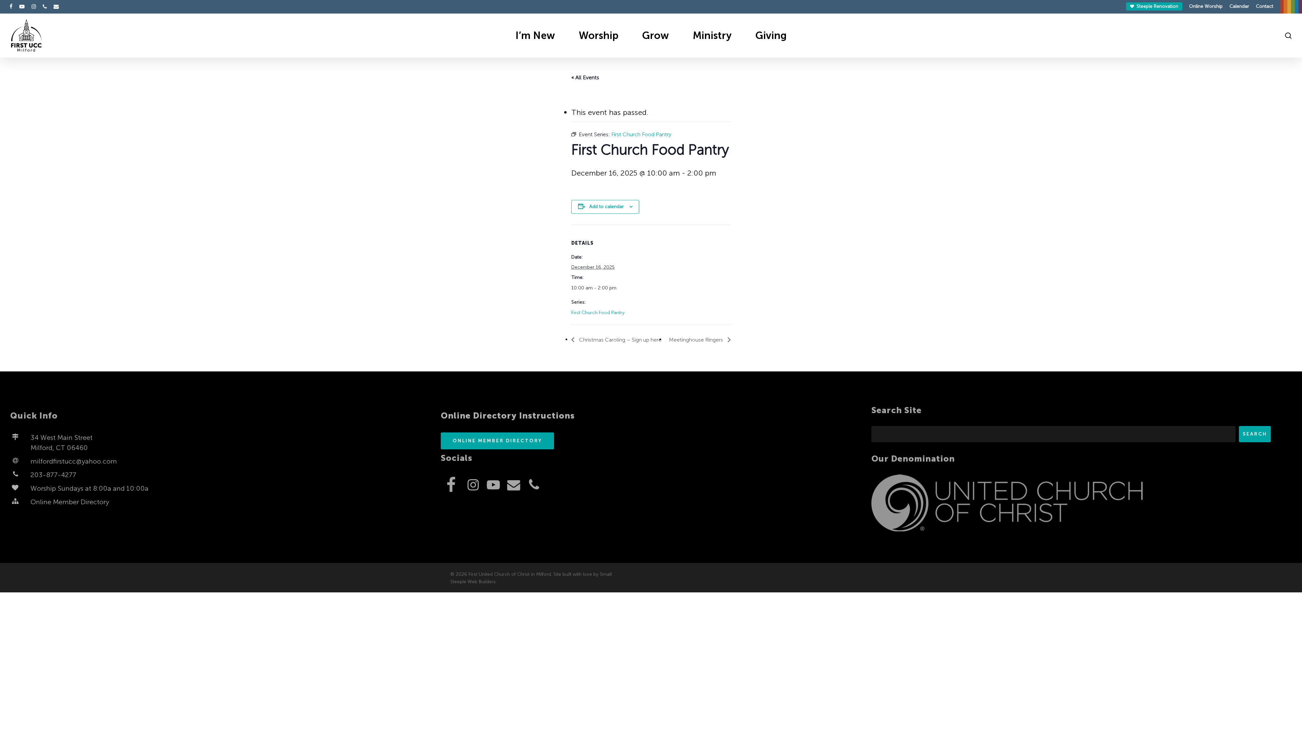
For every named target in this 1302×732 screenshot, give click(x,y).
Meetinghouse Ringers (696, 340)
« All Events (585, 77)
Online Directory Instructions (508, 415)
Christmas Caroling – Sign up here (620, 340)
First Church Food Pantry (598, 313)
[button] (497, 440)
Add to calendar (606, 206)
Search (1255, 434)
